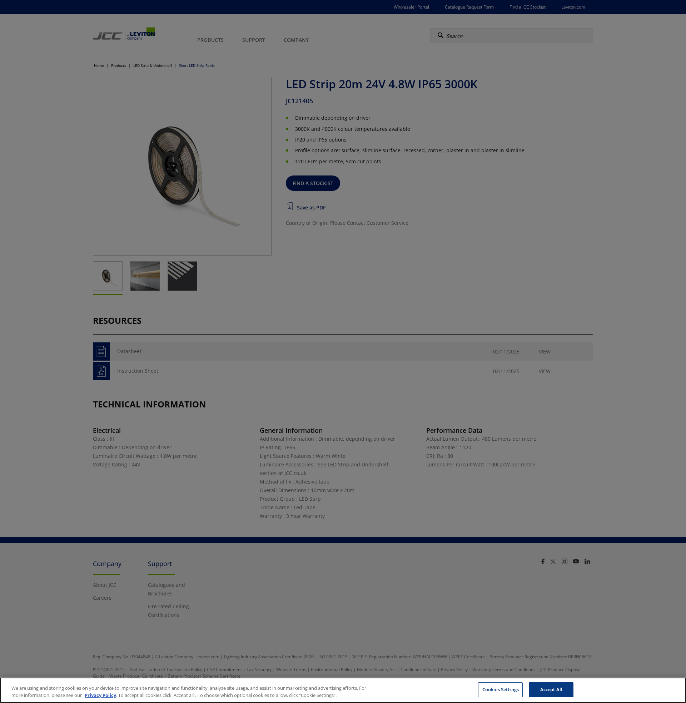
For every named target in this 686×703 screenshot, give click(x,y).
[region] (343, 690)
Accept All (551, 689)
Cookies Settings (500, 689)
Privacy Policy (100, 695)
